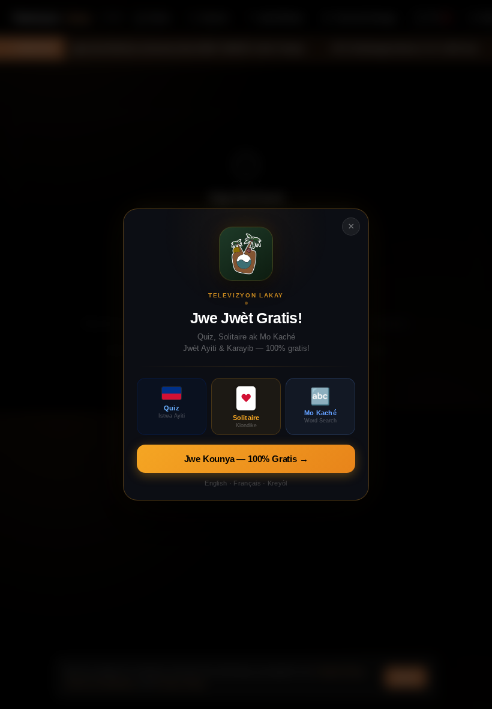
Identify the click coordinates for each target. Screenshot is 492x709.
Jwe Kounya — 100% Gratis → (246, 459)
